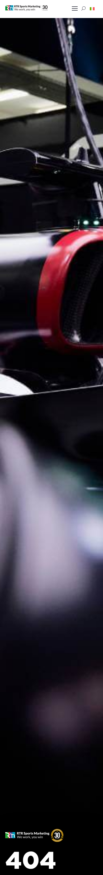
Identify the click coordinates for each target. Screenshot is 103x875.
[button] (92, 8)
